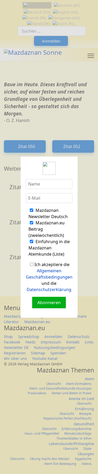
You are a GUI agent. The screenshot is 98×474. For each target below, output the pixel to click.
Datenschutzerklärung (49, 289)
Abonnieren (49, 302)
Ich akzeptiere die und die (49, 277)
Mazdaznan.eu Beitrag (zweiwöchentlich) (46, 229)
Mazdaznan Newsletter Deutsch (48, 213)
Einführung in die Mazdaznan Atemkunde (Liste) (49, 248)
